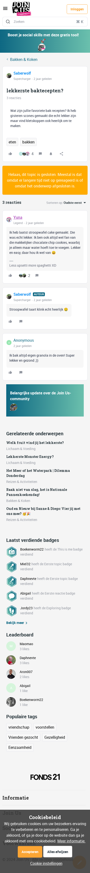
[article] (45, 246)
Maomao (26, 644)
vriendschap (18, 727)
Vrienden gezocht (23, 737)
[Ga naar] (7, 21)
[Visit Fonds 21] (45, 777)
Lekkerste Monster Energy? (30, 456)
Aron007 (26, 671)
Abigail (25, 593)
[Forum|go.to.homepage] (21, 9)
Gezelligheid (54, 737)
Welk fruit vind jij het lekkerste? (35, 442)
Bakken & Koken (23, 59)
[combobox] (45, 21)
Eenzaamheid (19, 747)
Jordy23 (26, 608)
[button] (5, 10)
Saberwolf (22, 73)
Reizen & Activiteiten (21, 481)
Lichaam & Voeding (21, 448)
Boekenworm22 (32, 549)
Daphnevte (28, 578)
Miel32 (25, 564)
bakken (28, 142)
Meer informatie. (71, 841)
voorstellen (45, 727)
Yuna (17, 217)
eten (12, 142)
